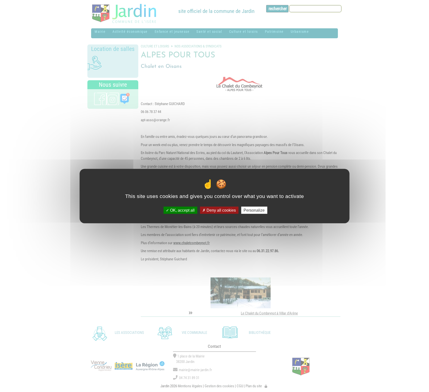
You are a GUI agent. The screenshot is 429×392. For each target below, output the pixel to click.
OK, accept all (182, 210)
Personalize (254, 210)
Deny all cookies (221, 210)
